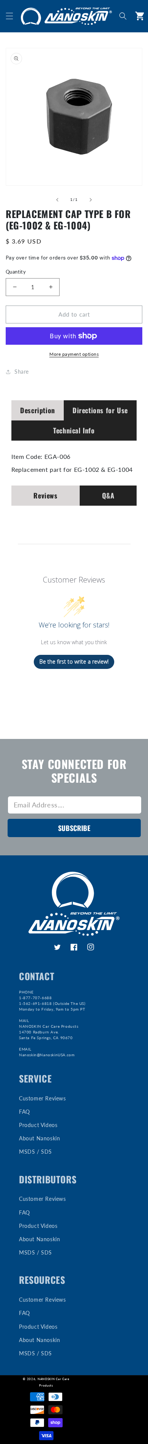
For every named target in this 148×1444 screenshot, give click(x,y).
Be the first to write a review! (74, 661)
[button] (9, 16)
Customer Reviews (42, 1098)
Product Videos (38, 1125)
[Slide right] (90, 199)
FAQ (24, 1111)
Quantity (16, 272)
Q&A (108, 495)
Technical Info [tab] (73, 430)
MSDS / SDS (35, 1151)
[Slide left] (57, 199)
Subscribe (74, 828)
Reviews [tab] (45, 495)
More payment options (74, 354)
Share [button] (21, 371)
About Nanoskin (39, 1138)
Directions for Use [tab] (100, 410)
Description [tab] (37, 410)
